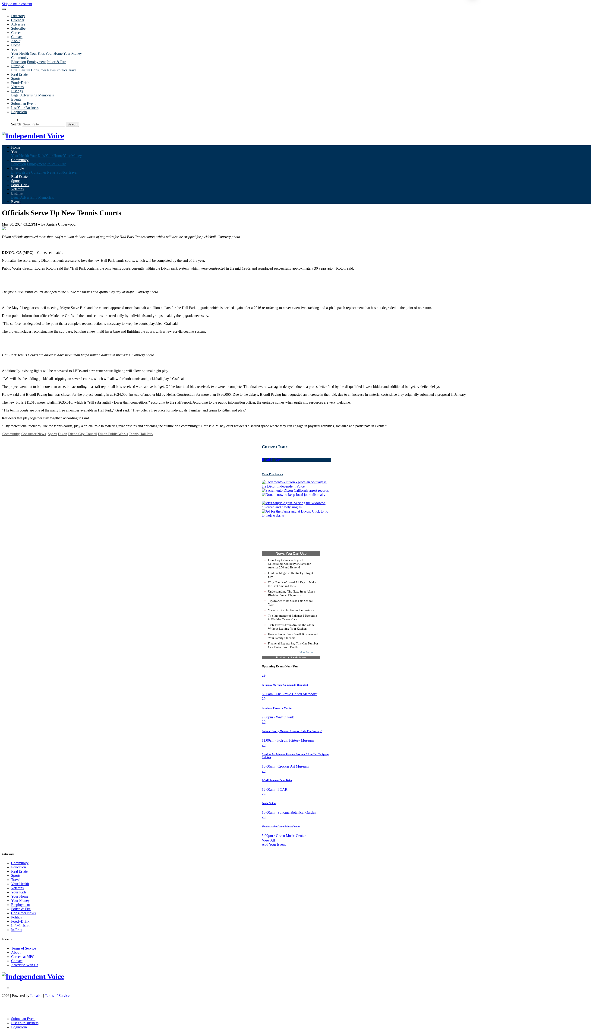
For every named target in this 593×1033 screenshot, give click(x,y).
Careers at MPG (23, 957)
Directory (18, 16)
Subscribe (18, 28)
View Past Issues (272, 474)
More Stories (306, 652)
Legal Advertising (24, 95)
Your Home (54, 53)
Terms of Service (23, 948)
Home (15, 45)
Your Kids (37, 53)
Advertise (18, 24)
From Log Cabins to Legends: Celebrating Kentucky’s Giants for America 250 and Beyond (289, 563)
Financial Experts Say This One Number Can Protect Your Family (293, 645)
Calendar (17, 20)
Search (16, 124)
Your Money (72, 53)
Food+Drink (20, 83)
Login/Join (19, 112)
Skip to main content (17, 4)
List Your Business (24, 108)
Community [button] (19, 58)
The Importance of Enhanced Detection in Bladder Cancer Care (292, 617)
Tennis (134, 434)
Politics (62, 70)
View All (268, 840)
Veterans (17, 87)
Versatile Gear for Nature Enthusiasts (291, 610)
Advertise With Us (24, 965)
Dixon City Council (82, 434)
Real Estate (19, 74)
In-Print (16, 930)
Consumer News (43, 70)
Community (10, 434)
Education (18, 62)
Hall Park (146, 434)
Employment (36, 62)
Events (16, 99)
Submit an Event (23, 103)
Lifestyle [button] (17, 66)
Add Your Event (274, 844)
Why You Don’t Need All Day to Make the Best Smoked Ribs (292, 584)
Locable (36, 996)
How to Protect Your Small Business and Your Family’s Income (293, 636)
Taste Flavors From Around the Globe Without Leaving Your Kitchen (291, 626)
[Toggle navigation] (4, 9)
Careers (16, 33)
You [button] (14, 49)
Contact (16, 37)
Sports (15, 78)
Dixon (62, 434)
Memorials (46, 95)
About (15, 41)
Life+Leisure (20, 70)
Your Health (20, 53)
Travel (72, 70)
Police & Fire (56, 62)
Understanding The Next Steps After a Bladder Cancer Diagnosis (291, 593)
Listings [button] (17, 91)
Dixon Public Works (113, 434)
